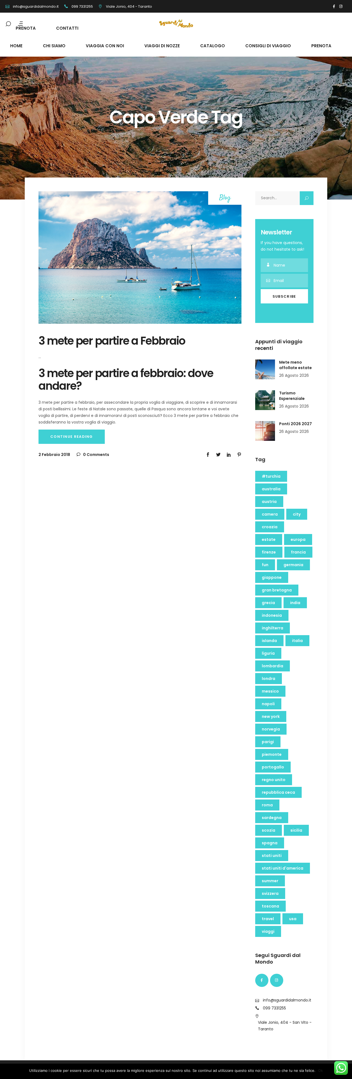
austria (269, 501)
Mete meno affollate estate (295, 364)
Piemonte (272, 754)
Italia (297, 640)
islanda (269, 640)
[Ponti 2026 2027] (265, 431)
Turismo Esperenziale (292, 395)
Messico (270, 691)
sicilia (296, 830)
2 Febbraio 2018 (54, 454)
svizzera (270, 893)
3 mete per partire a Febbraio (111, 340)
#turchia (271, 476)
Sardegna (272, 817)
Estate (269, 539)
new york (271, 716)
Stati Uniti (272, 855)
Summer (270, 881)
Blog (225, 198)
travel (268, 919)
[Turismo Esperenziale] (265, 400)
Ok (320, 1070)
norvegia (271, 729)
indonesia (272, 615)
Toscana (270, 906)
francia (298, 552)
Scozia (268, 830)
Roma (267, 805)
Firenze (269, 552)
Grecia (268, 602)
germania (293, 565)
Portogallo (273, 767)
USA (292, 919)
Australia (271, 489)
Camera (270, 514)
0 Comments (95, 454)
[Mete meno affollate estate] (265, 369)
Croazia (269, 527)
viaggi (268, 931)
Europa (298, 539)
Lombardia (272, 666)
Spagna (269, 843)
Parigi (268, 742)
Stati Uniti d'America (282, 868)
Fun (265, 565)
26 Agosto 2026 (294, 375)
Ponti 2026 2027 (295, 424)
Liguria (268, 653)
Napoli (268, 704)
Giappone (272, 577)
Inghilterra (272, 628)
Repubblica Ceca (278, 792)
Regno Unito (273, 779)
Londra (268, 678)
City (297, 514)
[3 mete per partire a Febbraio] (139, 257)
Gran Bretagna (277, 590)
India (295, 602)
